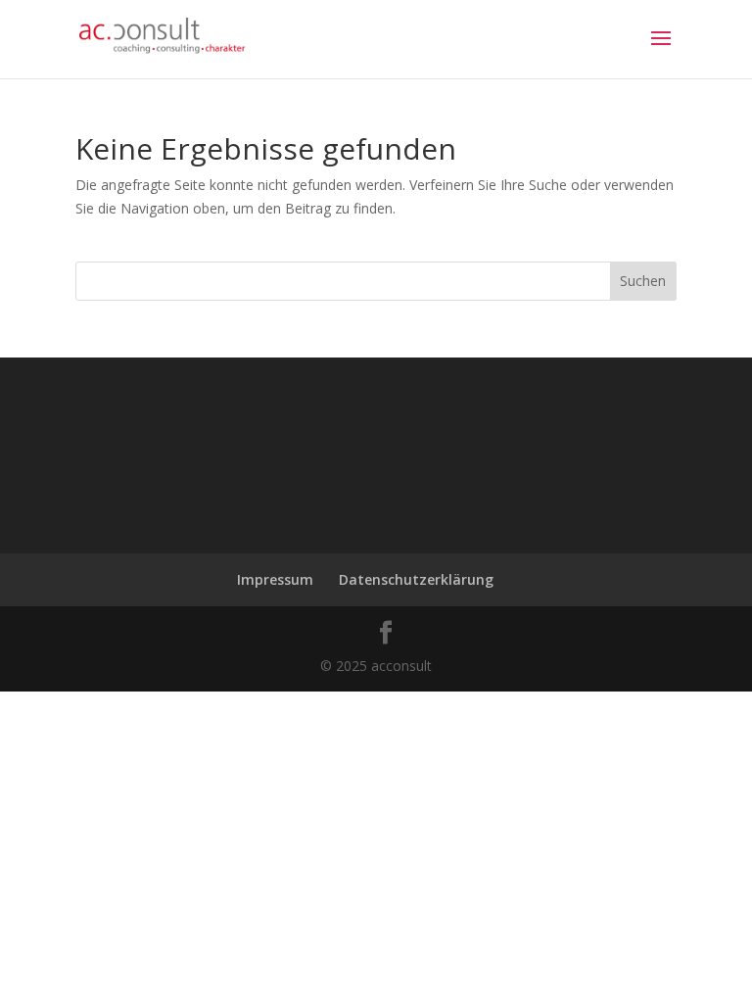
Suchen (643, 280)
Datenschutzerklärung (416, 579)
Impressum (275, 579)
